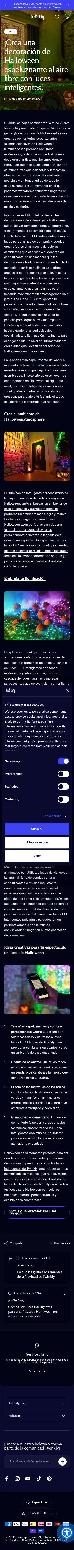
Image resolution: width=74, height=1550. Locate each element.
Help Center (53, 6)
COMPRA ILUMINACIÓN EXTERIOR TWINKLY (33, 1212)
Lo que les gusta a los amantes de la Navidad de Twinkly (39, 1274)
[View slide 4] (44, 1371)
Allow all (37, 829)
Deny (37, 855)
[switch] (63, 774)
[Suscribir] (62, 1461)
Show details (52, 816)
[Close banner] (67, 690)
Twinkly (9, 391)
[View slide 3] (39, 1371)
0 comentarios (62, 1243)
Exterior (10, 32)
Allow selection (37, 842)
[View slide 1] (29, 1371)
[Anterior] (5, 5)
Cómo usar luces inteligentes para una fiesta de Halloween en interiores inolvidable (32, 1311)
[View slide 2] (34, 1371)
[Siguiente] (68, 5)
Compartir (16, 1243)
